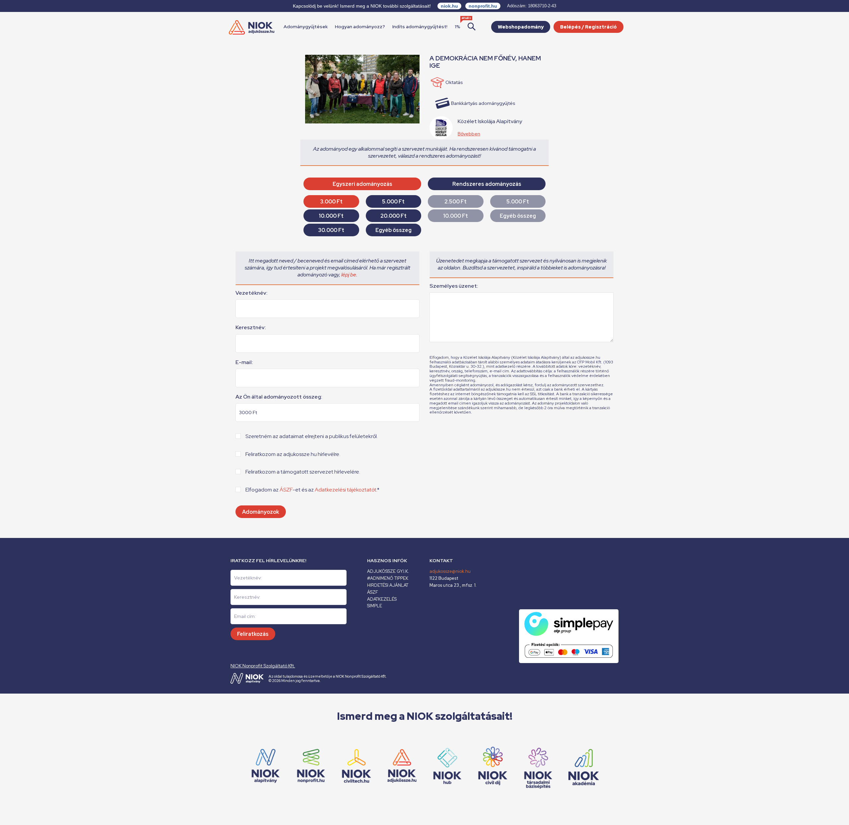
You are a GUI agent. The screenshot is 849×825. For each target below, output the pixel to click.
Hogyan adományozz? (360, 27)
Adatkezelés (382, 599)
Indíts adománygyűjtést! (419, 27)
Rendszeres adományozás (486, 184)
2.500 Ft (455, 201)
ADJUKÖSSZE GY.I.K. (388, 571)
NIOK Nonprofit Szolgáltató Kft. (262, 665)
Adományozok (260, 511)
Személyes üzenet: (453, 286)
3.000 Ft (331, 201)
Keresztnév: (250, 328)
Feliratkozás (253, 634)
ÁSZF (286, 489)
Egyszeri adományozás (362, 184)
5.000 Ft (393, 201)
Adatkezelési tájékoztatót (345, 489)
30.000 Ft (331, 230)
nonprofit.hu (483, 6)
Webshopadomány (521, 27)
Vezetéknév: (251, 293)
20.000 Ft (393, 215)
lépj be (348, 274)
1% (457, 27)
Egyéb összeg (393, 230)
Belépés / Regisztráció (588, 27)
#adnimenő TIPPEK (387, 578)
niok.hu (449, 6)
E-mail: (244, 362)
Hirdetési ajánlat (387, 585)
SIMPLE (374, 606)
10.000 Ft (331, 215)
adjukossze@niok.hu (450, 571)
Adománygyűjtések (306, 27)
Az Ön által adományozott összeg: (278, 397)
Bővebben (469, 134)
